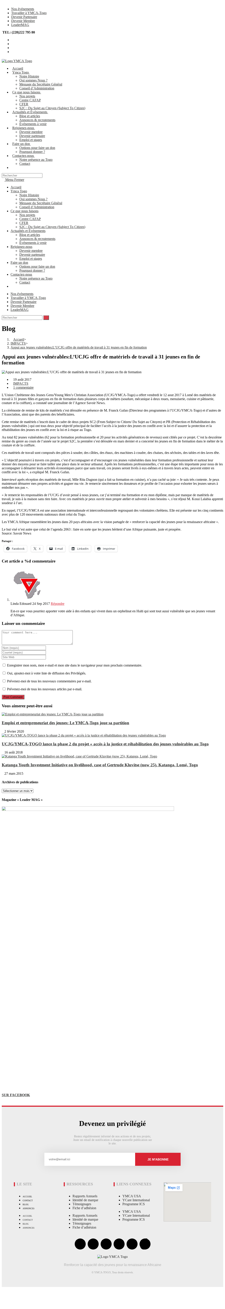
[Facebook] (80, 1244)
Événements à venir (33, 243)
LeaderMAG (20, 25)
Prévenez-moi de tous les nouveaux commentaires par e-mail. (49, 681)
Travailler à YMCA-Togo (29, 13)
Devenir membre (31, 251)
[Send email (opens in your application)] (12, 52)
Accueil (16, 187)
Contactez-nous (21, 274)
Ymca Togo (19, 191)
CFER (23, 223)
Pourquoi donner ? (32, 270)
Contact (24, 282)
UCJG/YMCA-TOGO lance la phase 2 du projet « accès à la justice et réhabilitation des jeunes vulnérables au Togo (105, 744)
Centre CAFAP (30, 219)
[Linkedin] (132, 1244)
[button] (5, 1291)
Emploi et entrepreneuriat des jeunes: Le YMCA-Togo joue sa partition (65, 722)
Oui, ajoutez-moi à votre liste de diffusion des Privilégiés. (46, 673)
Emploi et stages (30, 258)
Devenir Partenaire (24, 17)
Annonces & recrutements (37, 239)
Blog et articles (29, 235)
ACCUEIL (27, 1196)
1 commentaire (23, 387)
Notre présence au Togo (36, 278)
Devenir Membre (23, 21)
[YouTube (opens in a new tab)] (12, 48)
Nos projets (27, 215)
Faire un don (19, 262)
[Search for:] (22, 175)
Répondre (57, 603)
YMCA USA (131, 1196)
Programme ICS (133, 1204)
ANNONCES (28, 1208)
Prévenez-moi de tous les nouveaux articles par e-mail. (44, 689)
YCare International (136, 1200)
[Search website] (14, 167)
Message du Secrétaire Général (40, 203)
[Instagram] (119, 1244)
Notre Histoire (29, 195)
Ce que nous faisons (24, 211)
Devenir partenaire (32, 254)
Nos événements (22, 9)
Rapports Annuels (85, 1196)
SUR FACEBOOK (16, 1095)
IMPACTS (20, 383)
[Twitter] (93, 1244)
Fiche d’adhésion (84, 1208)
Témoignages (82, 1204)
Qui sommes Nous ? (33, 199)
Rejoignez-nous (21, 247)
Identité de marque (85, 1200)
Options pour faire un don (37, 266)
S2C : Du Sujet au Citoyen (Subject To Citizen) (52, 227)
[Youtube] (106, 1244)
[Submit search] (46, 317)
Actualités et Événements (28, 231)
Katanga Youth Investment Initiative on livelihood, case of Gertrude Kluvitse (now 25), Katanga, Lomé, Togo (100, 765)
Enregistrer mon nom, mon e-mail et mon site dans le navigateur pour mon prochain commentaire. (74, 665)
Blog (26, 1204)
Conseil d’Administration (36, 207)
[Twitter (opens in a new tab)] (12, 40)
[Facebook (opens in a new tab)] (12, 44)
